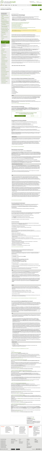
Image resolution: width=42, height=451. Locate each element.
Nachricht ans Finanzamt (4, 81)
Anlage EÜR (3, 50)
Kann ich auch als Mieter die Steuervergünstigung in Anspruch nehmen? (20, 23)
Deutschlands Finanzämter (14, 440)
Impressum (3, 38)
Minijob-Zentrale (20, 398)
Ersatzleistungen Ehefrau (4, 61)
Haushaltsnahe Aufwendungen (15, 13)
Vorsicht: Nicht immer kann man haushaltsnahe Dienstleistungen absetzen (20, 22)
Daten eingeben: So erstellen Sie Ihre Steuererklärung (5, 24)
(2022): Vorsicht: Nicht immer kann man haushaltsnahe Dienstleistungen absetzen (21, 75)
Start (3, 5)
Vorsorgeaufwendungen (4, 74)
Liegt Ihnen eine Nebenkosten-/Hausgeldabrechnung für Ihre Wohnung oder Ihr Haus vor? (22, 370)
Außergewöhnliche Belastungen (5, 78)
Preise (9, 5)
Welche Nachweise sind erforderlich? (16, 25)
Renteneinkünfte (3, 64)
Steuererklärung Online (3, 439)
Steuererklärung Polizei (3, 446)
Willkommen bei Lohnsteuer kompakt (5, 16)
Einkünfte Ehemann (4, 54)
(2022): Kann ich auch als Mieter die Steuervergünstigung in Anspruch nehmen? (20, 103)
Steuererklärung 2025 (3, 440)
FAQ (11, 5)
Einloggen (40, 5)
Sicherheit (6, 5)
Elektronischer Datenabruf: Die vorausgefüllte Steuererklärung (5, 22)
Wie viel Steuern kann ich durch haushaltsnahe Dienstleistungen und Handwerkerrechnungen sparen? (23, 27)
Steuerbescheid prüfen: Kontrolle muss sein (5, 32)
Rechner (2, 35)
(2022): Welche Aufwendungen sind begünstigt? (17, 110)
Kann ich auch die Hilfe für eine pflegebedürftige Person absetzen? (19, 28)
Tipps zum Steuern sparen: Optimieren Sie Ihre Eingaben (5, 26)
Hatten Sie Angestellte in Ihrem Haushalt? (16, 352)
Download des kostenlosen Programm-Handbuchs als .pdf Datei (5, 42)
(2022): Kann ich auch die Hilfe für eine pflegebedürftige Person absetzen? (20, 348)
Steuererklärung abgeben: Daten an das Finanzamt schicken (5, 30)
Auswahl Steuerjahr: (3, 46)
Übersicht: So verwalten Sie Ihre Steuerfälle (5, 18)
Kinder (2, 53)
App (0, 5)
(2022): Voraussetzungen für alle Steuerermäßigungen (17, 146)
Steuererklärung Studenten (3, 445)
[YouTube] (41, 449)
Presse (2, 39)
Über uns (20, 439)
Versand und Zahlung (29, 446)
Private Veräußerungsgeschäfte (5, 71)
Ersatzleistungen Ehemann (5, 60)
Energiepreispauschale (4, 57)
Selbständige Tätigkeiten (4, 67)
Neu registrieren (35, 5)
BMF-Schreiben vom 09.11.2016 (19, 367)
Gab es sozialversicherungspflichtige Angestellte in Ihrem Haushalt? (19, 359)
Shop (16, 5)
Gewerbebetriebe (3, 68)
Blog (13, 5)
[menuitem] (28, 5)
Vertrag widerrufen (29, 447)
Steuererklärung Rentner (3, 447)
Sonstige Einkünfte (4, 70)
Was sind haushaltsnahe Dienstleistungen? (17, 26)
